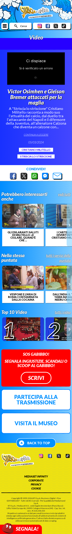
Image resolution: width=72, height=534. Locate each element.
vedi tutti (64, 194)
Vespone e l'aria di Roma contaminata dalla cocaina (23, 297)
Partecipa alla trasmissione (36, 400)
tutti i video (63, 312)
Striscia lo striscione (36, 156)
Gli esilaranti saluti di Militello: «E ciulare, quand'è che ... (23, 236)
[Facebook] (48, 26)
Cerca (23, 26)
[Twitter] (56, 26)
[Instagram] (40, 26)
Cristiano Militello (36, 149)
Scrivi (36, 378)
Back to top (38, 443)
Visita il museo (36, 423)
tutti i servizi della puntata (58, 257)
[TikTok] (64, 26)
